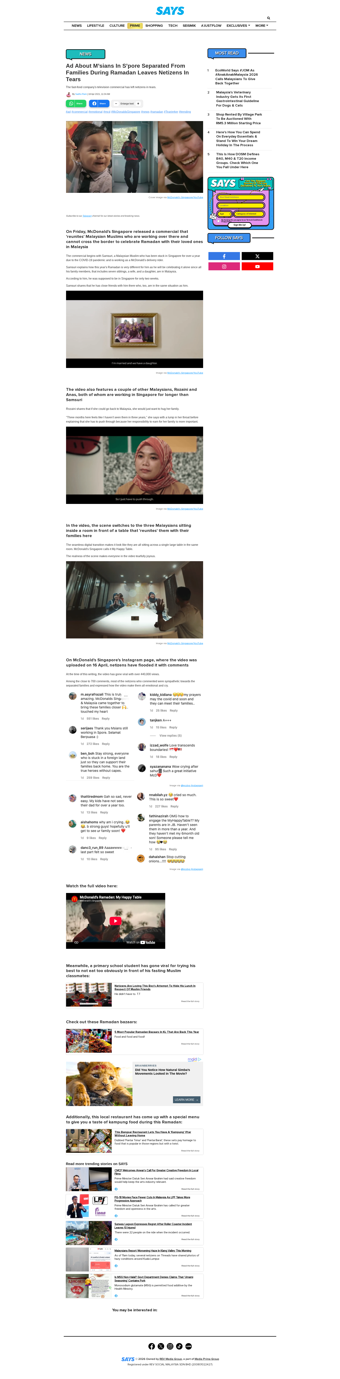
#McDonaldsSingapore (125, 111)
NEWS (77, 25)
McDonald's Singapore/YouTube (185, 197)
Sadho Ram (81, 94)
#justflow (211, 26)
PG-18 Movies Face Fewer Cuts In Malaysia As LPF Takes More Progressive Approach (152, 1199)
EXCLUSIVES (237, 26)
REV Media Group (171, 1359)
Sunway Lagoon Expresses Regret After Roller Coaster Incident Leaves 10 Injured (153, 1226)
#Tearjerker (171, 111)
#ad (68, 111)
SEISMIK (189, 26)
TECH (172, 26)
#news (145, 111)
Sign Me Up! (240, 225)
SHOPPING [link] (154, 26)
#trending (185, 111)
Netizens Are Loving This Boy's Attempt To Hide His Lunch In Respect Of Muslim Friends (155, 987)
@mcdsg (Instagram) (192, 785)
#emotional (96, 111)
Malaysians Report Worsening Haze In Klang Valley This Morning (153, 1250)
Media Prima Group (207, 1359)
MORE (260, 26)
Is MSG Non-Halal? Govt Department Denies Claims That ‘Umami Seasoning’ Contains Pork (154, 1279)
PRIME (135, 26)
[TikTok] (179, 1346)
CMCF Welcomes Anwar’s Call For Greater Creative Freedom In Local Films (156, 1172)
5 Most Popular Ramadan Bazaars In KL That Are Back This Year (157, 1032)
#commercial (80, 111)
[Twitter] (161, 1346)
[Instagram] (170, 1346)
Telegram (87, 216)
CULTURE (117, 26)
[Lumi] (188, 1346)
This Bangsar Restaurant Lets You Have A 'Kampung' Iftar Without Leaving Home (153, 1133)
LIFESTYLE (95, 26)
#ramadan (156, 111)
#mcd (106, 111)
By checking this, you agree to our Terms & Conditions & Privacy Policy (241, 221)
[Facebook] (151, 1346)
